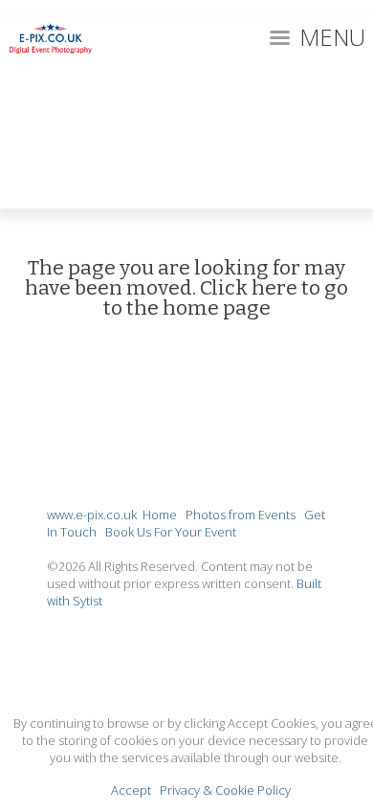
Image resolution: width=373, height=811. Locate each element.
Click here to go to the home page (226, 297)
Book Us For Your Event (170, 531)
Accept (131, 790)
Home (160, 514)
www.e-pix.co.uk (92, 514)
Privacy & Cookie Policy (225, 790)
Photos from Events (241, 514)
